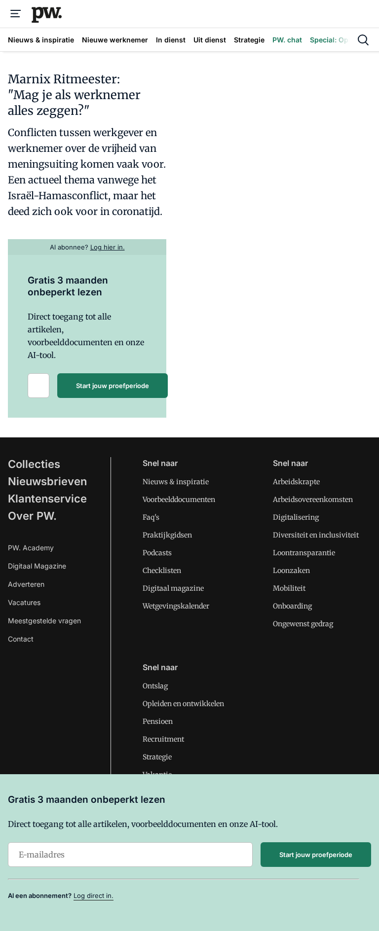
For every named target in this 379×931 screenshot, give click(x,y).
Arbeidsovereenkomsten (313, 499)
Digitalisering (296, 517)
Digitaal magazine (173, 588)
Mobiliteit (289, 588)
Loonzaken (291, 570)
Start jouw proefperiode (112, 386)
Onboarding (292, 606)
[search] (363, 40)
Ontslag (155, 685)
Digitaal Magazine (37, 566)
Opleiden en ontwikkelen (183, 703)
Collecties (34, 464)
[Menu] (16, 14)
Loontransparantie (304, 552)
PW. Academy (31, 547)
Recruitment (163, 739)
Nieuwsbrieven (47, 481)
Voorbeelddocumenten (179, 499)
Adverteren (26, 584)
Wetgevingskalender (176, 606)
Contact (21, 639)
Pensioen (158, 721)
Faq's (151, 517)
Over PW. (32, 515)
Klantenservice (47, 498)
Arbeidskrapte (296, 481)
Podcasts (157, 552)
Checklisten (162, 570)
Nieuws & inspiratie (176, 481)
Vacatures (24, 602)
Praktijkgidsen (167, 535)
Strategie (157, 756)
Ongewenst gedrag (303, 623)
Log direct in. (94, 895)
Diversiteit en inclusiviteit (316, 535)
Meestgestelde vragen (44, 620)
